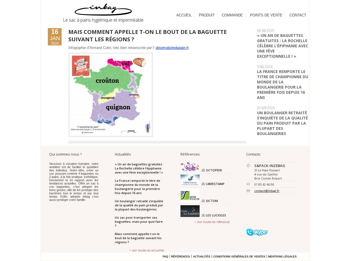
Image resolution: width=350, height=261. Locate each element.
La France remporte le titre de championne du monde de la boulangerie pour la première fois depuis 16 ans (282, 84)
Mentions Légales (282, 256)
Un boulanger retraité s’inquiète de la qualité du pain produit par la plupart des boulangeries (282, 123)
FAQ (165, 256)
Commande (232, 15)
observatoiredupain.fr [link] (172, 48)
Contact (298, 15)
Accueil (184, 15)
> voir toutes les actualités (146, 250)
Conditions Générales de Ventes (239, 256)
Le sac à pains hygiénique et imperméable (103, 20)
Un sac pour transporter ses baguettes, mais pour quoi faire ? (139, 221)
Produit (207, 15)
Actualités (201, 256)
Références (180, 256)
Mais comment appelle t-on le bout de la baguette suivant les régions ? (138, 238)
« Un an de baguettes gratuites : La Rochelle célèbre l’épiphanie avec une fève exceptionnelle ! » (282, 46)
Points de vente (266, 15)
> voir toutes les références (212, 222)
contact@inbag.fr (266, 191)
